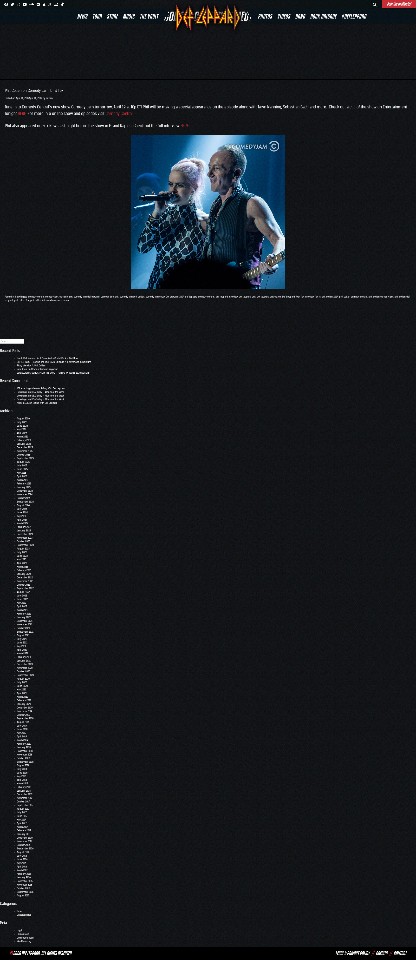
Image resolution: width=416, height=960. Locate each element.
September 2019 (25, 718)
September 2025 (25, 458)
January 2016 (24, 877)
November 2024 (24, 494)
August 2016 (23, 852)
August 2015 (23, 895)
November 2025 (24, 451)
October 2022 (23, 584)
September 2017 (25, 805)
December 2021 (24, 620)
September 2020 (25, 675)
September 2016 (25, 848)
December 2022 (25, 577)
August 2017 (23, 808)
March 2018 (22, 783)
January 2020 (24, 704)
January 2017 (24, 834)
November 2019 (24, 711)
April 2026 (22, 433)
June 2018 (22, 772)
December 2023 (25, 534)
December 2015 (24, 881)
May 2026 (21, 429)
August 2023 (23, 548)
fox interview (307, 296)
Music (129, 16)
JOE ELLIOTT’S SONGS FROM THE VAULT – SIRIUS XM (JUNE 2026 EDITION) (53, 372)
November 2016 (24, 841)
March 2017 (22, 826)
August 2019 (23, 722)
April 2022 (22, 606)
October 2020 (23, 671)
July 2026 (22, 422)
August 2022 (23, 592)
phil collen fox (21, 300)
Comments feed (25, 937)
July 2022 (22, 595)
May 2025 (21, 472)
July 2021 (22, 639)
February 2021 (24, 657)
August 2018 (23, 765)
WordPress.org (24, 941)
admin (49, 98)
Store (112, 16)
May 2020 (21, 689)
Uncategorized (24, 914)
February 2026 (24, 440)
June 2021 (22, 642)
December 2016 (24, 837)
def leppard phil (247, 296)
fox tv (317, 296)
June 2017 (22, 816)
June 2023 (22, 555)
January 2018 (24, 790)
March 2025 (22, 480)
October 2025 (23, 454)
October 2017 (23, 801)
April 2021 (22, 649)
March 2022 (22, 610)
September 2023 (25, 545)
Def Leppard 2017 (175, 296)
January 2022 (24, 617)
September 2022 (25, 588)
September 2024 (25, 501)
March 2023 (22, 566)
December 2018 (24, 751)
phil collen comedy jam (381, 296)
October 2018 (23, 758)
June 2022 (22, 599)
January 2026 (24, 443)
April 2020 (22, 693)
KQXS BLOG (23, 402)
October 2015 (23, 888)
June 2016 (22, 859)
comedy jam (65, 296)
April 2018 (22, 779)
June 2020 (22, 686)
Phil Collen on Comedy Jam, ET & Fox (34, 90)
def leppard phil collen (269, 296)
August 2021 (23, 635)
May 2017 (21, 819)
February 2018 (24, 787)
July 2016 (22, 855)
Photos (265, 16)
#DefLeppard (353, 16)
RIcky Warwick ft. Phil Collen (31, 365)
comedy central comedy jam (43, 296)
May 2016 (21, 863)
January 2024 (24, 530)
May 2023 (21, 559)
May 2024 (21, 516)
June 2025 (22, 469)
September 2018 (25, 761)
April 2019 (22, 736)
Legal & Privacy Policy (352, 953)
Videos (283, 16)
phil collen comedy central (353, 296)
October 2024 (23, 498)
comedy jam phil (109, 296)
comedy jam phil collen (132, 296)
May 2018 (21, 776)
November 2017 (24, 798)
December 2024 (25, 490)
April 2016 (22, 866)
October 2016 (23, 845)
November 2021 (24, 624)
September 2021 (25, 631)
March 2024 (22, 523)
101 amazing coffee (27, 388)
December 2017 (24, 794)
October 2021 (23, 628)
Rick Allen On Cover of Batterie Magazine (37, 369)
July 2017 (22, 812)
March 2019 (22, 740)
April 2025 (22, 476)
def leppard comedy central (199, 296)
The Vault (149, 16)
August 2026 (23, 418)
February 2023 (24, 570)
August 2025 (23, 461)
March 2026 (22, 436)
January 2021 (24, 660)
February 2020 (24, 700)
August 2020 (23, 678)
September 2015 (25, 892)
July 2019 (22, 725)
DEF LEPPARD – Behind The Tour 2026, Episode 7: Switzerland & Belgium (54, 362)
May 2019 (21, 733)
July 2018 (22, 769)
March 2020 (22, 696)
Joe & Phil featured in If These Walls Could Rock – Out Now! (47, 358)
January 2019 (24, 747)
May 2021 (21, 646)
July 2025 (22, 465)
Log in (20, 930)
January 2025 (24, 487)
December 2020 (25, 664)
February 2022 (24, 613)
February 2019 (24, 743)
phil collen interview (40, 300)
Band (300, 16)
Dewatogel (22, 392)
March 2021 (22, 653)
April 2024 (22, 519)
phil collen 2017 (330, 296)
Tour (97, 16)
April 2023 (22, 563)
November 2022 (24, 581)
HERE (22, 113)
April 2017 (22, 823)
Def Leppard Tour (291, 296)
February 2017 (24, 830)
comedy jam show (155, 296)
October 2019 (23, 714)
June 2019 (22, 729)
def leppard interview (227, 296)
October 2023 (23, 541)
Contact (400, 953)
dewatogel (22, 395)
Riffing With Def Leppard (53, 388)
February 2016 (24, 873)
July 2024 (22, 508)
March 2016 (22, 870)
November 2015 (24, 884)
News (82, 16)
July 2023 (22, 552)
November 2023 (24, 537)
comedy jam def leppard (87, 296)
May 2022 (21, 602)
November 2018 (24, 754)
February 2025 (24, 483)
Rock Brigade (323, 16)
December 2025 (25, 447)
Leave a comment (60, 300)
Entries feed (23, 934)
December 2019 (24, 707)
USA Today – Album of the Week (48, 392)
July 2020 (22, 682)
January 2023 (24, 574)
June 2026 (22, 425)
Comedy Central (119, 113)
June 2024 (22, 512)
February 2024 (24, 527)
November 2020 (24, 667)
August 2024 (23, 505)
